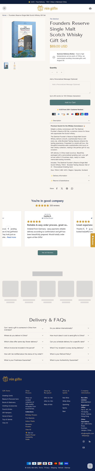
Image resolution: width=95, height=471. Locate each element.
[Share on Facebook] (56, 188)
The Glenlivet (54, 19)
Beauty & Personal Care (10, 399)
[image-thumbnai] (6, 65)
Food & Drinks (7, 409)
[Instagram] (83, 441)
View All (5, 423)
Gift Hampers (6, 412)
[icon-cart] (90, 8)
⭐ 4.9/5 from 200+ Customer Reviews (70, 109)
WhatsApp (85, 435)
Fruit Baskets (29, 418)
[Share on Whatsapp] (72, 188)
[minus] (52, 72)
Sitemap (67, 468)
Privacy (46, 468)
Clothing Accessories (9, 406)
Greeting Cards (7, 396)
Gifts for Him (48, 401)
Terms (41, 468)
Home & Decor (7, 416)
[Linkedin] (89, 441)
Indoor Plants (30, 421)
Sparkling (66, 404)
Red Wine (66, 398)
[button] (70, 102)
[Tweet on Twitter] (61, 188)
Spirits (65, 408)
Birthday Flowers (31, 415)
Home (4, 15)
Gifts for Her (48, 398)
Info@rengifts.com (87, 433)
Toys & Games (7, 419)
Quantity (53, 68)
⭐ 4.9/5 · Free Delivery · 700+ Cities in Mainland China (47, 2)
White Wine (66, 401)
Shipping (54, 468)
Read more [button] (11, 237)
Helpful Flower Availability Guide (30, 437)
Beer (64, 411)
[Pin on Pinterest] (67, 188)
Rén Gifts (35, 468)
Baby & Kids (48, 404)
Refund (60, 468)
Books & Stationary (9, 402)
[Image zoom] (23, 39)
